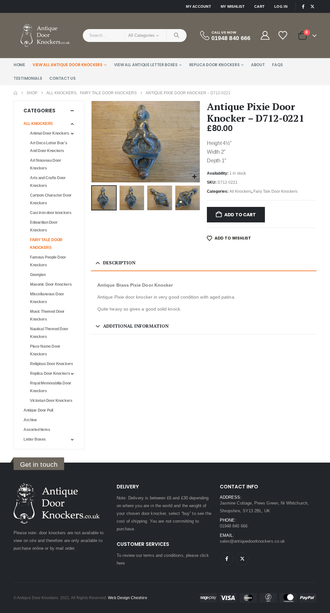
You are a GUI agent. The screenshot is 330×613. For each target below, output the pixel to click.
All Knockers (240, 191)
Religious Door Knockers (51, 364)
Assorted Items (37, 429)
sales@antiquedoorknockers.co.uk (252, 541)
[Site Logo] (46, 35)
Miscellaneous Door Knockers (47, 298)
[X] (312, 6)
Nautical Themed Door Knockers (49, 333)
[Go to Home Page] (15, 93)
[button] (92, 142)
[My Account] (265, 35)
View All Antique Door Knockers (67, 64)
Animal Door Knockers (49, 133)
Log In (280, 6)
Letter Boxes (35, 439)
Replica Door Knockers (214, 64)
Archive (30, 420)
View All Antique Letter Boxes (146, 64)
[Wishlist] (283, 35)
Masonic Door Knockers (51, 284)
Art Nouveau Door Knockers (45, 164)
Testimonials (28, 78)
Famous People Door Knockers (48, 261)
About (258, 64)
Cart (259, 6)
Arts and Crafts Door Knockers (48, 182)
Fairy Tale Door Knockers (275, 191)
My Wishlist (233, 6)
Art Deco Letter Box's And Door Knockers (48, 147)
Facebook (226, 558)
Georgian (38, 274)
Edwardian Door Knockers (43, 226)
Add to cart (240, 214)
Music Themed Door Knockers (47, 315)
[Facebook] (303, 6)
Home (19, 64)
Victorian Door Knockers (51, 400)
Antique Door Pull (38, 410)
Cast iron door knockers (50, 212)
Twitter (242, 558)
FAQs (277, 64)
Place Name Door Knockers (45, 350)
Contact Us (62, 78)
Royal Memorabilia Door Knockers (50, 387)
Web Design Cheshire (127, 598)
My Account (198, 6)
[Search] (177, 35)
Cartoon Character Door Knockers (51, 199)
